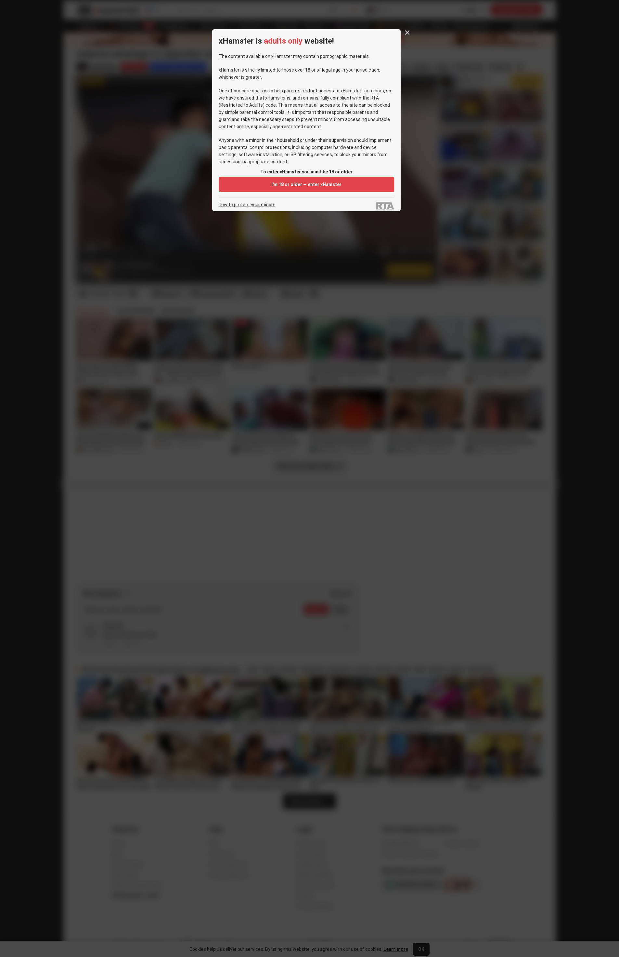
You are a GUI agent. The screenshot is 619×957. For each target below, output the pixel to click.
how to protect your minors (247, 204)
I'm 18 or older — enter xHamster (306, 184)
